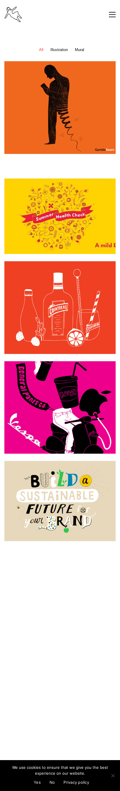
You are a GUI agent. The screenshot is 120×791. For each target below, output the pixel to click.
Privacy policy (76, 782)
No (52, 782)
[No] (113, 775)
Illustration (59, 50)
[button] (112, 14)
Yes (37, 782)
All (41, 50)
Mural (79, 50)
